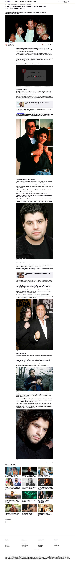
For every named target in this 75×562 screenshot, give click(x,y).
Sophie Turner (7, 544)
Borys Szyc (55, 544)
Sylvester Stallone (20, 112)
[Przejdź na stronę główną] (6, 2)
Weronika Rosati (40, 544)
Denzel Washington (40, 545)
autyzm (43, 365)
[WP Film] (11, 2)
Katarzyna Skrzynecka (24, 545)
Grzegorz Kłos (10, 44)
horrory (42, 294)
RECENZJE (16, 1)
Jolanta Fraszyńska (24, 544)
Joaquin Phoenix (7, 546)
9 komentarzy (45, 44)
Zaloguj (65, 1)
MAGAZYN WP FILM (28, 1)
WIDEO (35, 1)
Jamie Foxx (6, 545)
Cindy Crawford (40, 546)
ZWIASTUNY (22, 1)
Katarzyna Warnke (56, 545)
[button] (61, 1)
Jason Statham (23, 546)
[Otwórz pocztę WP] (58, 2)
